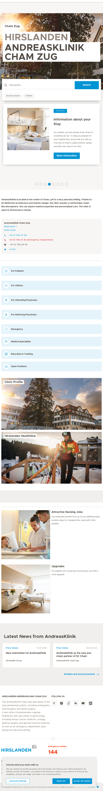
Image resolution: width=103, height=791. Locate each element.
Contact (91, 787)
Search (87, 85)
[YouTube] (83, 703)
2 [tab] (40, 184)
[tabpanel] (51, 136)
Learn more (66, 160)
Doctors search (13, 96)
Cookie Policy (53, 787)
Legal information (67, 787)
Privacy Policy (40, 787)
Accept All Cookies (82, 781)
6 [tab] (58, 184)
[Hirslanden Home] (24, 748)
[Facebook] (54, 703)
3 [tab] (45, 184)
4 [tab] (49, 184)
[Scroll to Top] (53, 738)
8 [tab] (66, 184)
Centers (28, 96)
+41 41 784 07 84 (18, 235)
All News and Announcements (79, 674)
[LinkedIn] (75, 703)
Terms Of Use (28, 787)
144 (53, 752)
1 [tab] (36, 184)
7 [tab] (62, 184)
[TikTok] (68, 703)
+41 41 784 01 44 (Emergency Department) (31, 240)
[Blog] (90, 703)
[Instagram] (61, 703)
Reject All (61, 781)
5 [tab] (53, 184)
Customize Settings (17, 781)
